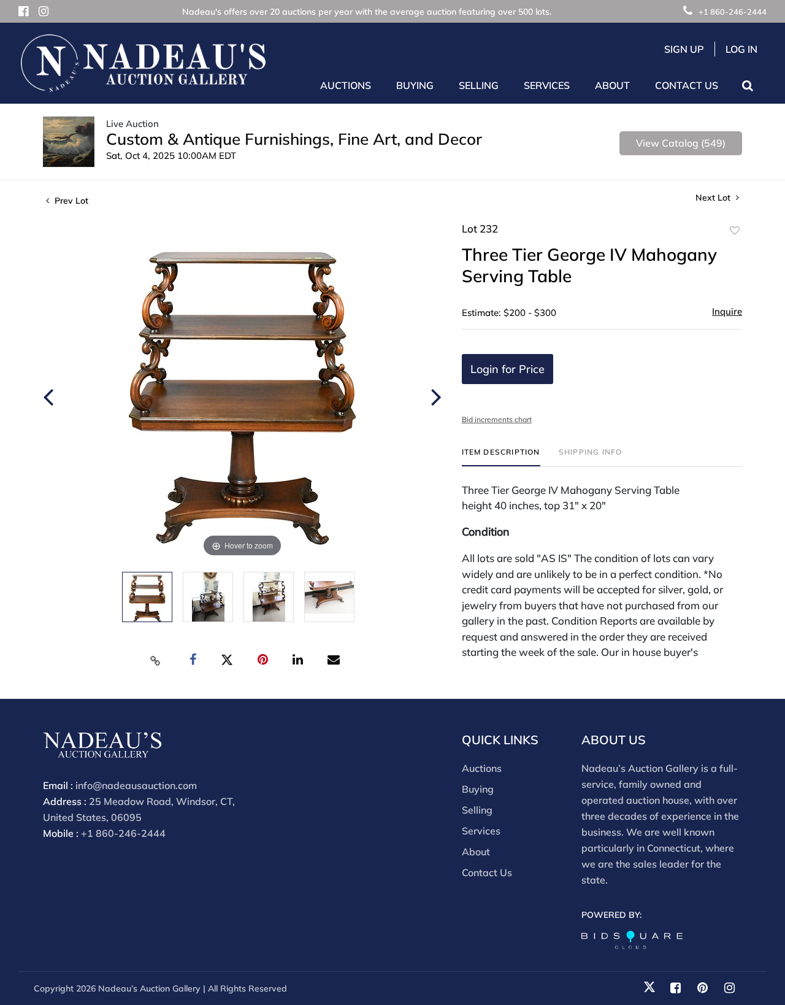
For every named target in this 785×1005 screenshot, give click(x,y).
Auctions (482, 768)
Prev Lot (70, 200)
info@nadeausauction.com (136, 785)
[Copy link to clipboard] (155, 660)
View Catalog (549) (681, 143)
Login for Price (507, 369)
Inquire (727, 311)
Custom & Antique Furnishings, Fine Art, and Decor (294, 139)
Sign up (684, 49)
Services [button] (547, 85)
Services (481, 831)
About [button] (612, 85)
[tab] (501, 457)
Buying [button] (415, 85)
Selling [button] (479, 85)
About (476, 851)
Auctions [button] (345, 85)
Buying (478, 789)
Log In (741, 49)
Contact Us (686, 85)
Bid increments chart (497, 419)
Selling (477, 810)
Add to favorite (734, 230)
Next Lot (714, 198)
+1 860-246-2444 (733, 12)
